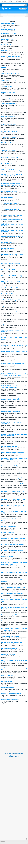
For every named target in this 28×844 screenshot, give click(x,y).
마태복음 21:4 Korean (7, 532)
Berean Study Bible (7, 39)
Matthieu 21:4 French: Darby (9, 466)
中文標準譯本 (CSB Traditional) (10, 203)
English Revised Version (8, 124)
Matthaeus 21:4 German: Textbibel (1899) (13, 499)
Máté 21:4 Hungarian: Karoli (9, 446)
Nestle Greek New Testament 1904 (11, 263)
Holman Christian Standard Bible (10, 56)
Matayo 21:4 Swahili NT (8, 654)
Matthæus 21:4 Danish (7, 248)
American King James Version (10, 98)
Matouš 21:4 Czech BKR (8, 242)
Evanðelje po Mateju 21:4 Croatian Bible (13, 236)
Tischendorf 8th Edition (8, 294)
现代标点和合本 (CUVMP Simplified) (11, 219)
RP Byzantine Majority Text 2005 (10, 282)
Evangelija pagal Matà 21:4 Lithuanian (12, 550)
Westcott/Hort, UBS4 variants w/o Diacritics (14, 345)
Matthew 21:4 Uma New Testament (11, 693)
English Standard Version (8, 33)
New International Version (8, 23)
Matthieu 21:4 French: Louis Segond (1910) (13, 472)
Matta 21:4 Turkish (6, 681)
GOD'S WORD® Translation (9, 81)
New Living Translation (8, 29)
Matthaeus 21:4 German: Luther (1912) (12, 491)
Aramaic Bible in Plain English (10, 73)
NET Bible (4, 67)
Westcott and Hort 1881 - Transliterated (12, 363)
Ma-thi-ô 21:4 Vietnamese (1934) (10, 699)
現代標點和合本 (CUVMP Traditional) (11, 215)
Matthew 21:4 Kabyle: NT (8, 526)
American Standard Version (9, 103)
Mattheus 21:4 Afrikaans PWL (9, 157)
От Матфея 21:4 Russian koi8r (10, 636)
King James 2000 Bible (8, 92)
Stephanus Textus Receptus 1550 (11, 306)
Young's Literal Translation (9, 150)
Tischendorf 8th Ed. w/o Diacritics (11, 318)
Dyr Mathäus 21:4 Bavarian (9, 191)
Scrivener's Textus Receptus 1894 (11, 300)
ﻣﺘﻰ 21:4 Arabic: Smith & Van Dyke (11, 170)
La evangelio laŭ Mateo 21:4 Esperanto (12, 452)
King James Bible (6, 50)
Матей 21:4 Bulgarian (7, 197)
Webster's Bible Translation (9, 131)
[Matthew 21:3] (1, 377)
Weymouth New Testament (9, 137)
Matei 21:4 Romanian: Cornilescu (11, 621)
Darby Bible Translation (8, 116)
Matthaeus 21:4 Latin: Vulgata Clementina (13, 538)
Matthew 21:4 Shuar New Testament (11, 642)
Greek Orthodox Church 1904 (9, 288)
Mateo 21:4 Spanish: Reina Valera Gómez (13, 587)
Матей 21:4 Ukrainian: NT (8, 687)
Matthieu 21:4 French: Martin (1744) (11, 478)
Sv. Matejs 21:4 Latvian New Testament (12, 544)
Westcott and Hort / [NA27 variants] (11, 276)
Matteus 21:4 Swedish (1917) (9, 648)
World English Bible (7, 142)
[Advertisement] (14, 732)
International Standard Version (10, 62)
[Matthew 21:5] (26, 377)
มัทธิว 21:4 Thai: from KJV (8, 675)
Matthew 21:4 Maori (7, 556)
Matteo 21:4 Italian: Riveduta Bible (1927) (13, 505)
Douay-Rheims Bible (7, 111)
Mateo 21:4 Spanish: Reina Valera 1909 (12, 593)
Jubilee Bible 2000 (6, 86)
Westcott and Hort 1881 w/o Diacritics (12, 312)
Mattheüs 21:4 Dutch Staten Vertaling (12, 254)
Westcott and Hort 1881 (8, 269)
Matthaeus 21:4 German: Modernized (12, 484)
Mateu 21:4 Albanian (7, 164)
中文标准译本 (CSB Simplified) (10, 209)
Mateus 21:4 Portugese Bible (9, 615)
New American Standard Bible (10, 45)
